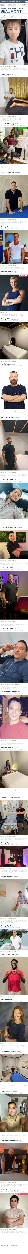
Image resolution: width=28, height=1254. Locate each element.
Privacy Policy (13, 1245)
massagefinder (6, 1)
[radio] (2, 5)
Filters (24, 4)
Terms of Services (5, 1245)
